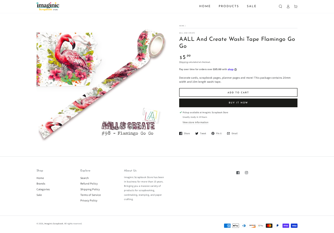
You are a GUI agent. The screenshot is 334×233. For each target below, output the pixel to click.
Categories (43, 189)
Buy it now (238, 103)
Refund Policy (89, 183)
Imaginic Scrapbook (53, 223)
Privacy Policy (88, 200)
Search (84, 178)
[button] (280, 6)
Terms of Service (90, 195)
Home (181, 26)
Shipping (183, 62)
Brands (41, 183)
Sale (39, 195)
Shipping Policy (90, 189)
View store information (195, 122)
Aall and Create (187, 33)
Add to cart (238, 93)
